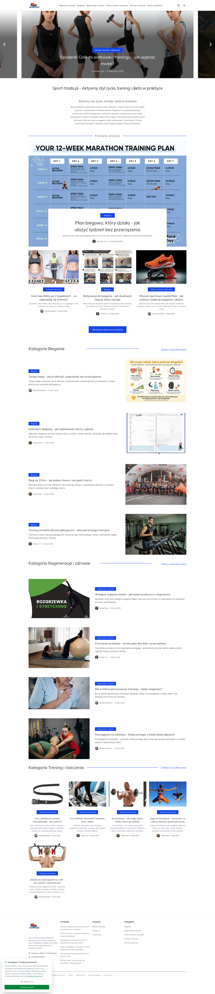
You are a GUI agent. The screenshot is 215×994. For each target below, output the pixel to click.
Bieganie (81, 5)
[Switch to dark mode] (184, 5)
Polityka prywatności (58, 975)
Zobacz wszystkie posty (173, 349)
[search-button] (178, 5)
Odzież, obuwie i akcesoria (117, 5)
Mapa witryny (108, 975)
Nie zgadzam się (27, 982)
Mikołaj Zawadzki (98, 927)
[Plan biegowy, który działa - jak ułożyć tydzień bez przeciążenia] (107, 194)
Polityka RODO (80, 975)
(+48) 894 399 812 (38, 957)
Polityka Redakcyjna (94, 975)
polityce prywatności (35, 976)
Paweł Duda (96, 935)
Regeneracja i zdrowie (95, 5)
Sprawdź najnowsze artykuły (107, 329)
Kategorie (129, 921)
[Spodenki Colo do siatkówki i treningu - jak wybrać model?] (108, 44)
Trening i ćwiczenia (138, 5)
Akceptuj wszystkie (27, 987)
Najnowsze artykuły (67, 5)
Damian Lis (96, 931)
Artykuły (64, 921)
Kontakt (70, 975)
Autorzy (96, 921)
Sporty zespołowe (154, 5)
